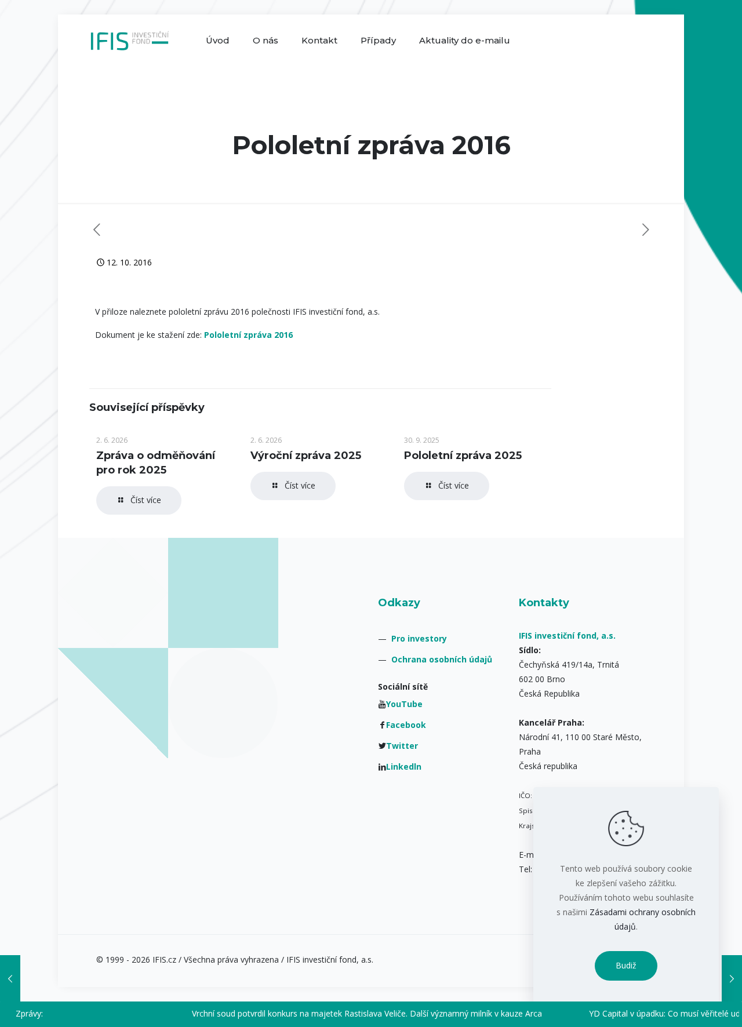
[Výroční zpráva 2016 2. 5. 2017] (732, 978)
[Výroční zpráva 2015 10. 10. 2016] (10, 978)
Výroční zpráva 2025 (305, 455)
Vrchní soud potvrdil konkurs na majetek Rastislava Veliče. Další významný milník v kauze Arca (344, 1013)
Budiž (626, 965)
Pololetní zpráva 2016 (248, 334)
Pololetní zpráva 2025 (463, 455)
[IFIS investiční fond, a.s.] (129, 40)
